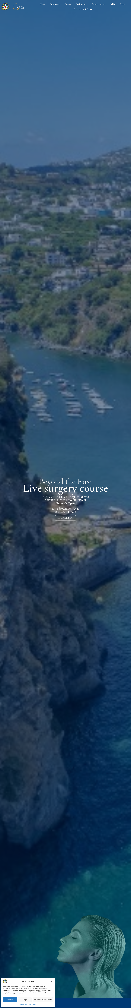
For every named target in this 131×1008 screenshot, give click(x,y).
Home (42, 4)
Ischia (112, 4)
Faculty (68, 4)
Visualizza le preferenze (43, 1000)
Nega (25, 1000)
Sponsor (123, 4)
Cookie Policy (23, 1004)
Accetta (10, 1000)
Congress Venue (98, 4)
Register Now (65, 518)
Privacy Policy (32, 1004)
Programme (55, 4)
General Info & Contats (83, 9)
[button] (52, 981)
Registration (81, 4)
